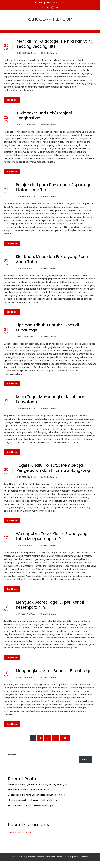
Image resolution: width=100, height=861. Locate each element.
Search (12, 754)
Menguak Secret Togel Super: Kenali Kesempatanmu (50, 604)
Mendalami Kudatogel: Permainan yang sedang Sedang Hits (55, 43)
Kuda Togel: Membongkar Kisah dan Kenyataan (50, 399)
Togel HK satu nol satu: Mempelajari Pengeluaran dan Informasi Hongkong (53, 467)
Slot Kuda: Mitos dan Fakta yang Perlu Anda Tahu (52, 259)
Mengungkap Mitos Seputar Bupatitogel (54, 670)
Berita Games (50, 53)
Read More (12, 99)
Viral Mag (68, 857)
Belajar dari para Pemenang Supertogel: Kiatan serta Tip (54, 187)
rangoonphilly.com (50, 19)
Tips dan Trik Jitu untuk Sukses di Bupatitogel (47, 327)
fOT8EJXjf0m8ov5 (27, 53)
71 (55, 737)
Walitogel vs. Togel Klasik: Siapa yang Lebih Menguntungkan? (52, 536)
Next (65, 737)
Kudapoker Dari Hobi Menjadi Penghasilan (44, 115)
